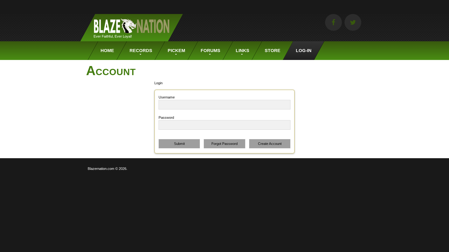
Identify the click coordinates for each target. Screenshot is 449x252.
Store (272, 50)
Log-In (303, 50)
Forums (210, 50)
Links (242, 50)
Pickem (176, 50)
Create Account (270, 144)
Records (141, 50)
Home (107, 50)
